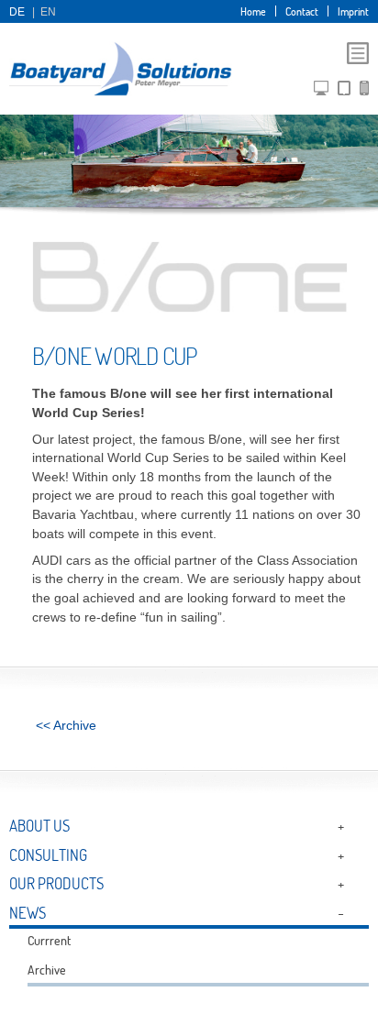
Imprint (353, 11)
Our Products (56, 883)
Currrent (49, 940)
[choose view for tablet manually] (344, 92)
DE (17, 12)
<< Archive (66, 726)
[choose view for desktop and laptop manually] (321, 92)
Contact (301, 11)
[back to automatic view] (364, 92)
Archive (47, 970)
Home (253, 11)
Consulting (48, 855)
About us (39, 825)
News (27, 912)
